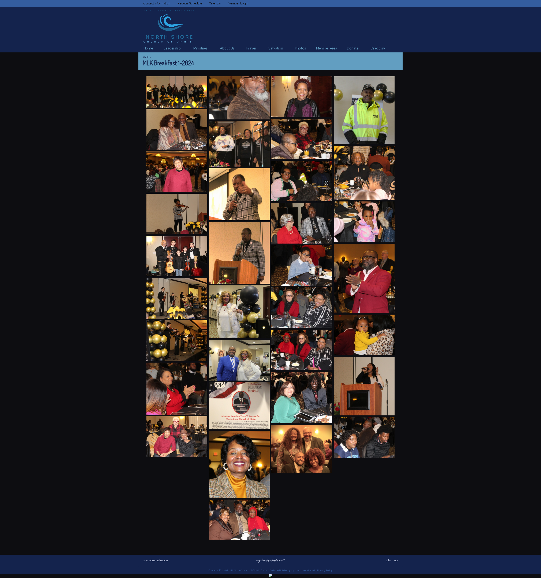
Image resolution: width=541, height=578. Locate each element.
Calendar (214, 3)
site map (392, 560)
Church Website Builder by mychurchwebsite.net (288, 570)
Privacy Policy (324, 570)
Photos (147, 57)
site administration (155, 560)
